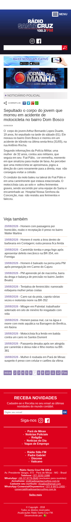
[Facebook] (38, 41)
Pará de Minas (36, 431)
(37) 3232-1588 (41, 475)
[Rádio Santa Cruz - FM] (35, 24)
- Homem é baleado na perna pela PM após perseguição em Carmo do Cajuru (34, 265)
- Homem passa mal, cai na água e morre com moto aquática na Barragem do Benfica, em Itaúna (35, 324)
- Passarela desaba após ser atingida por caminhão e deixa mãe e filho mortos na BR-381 (34, 347)
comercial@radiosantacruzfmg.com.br (35, 489)
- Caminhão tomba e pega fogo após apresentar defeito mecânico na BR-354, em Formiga (33, 253)
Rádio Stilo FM (36, 452)
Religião (36, 437)
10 (47, 372)
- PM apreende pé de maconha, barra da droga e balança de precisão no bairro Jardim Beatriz (34, 277)
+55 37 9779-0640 (28, 478)
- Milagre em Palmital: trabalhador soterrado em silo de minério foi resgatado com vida (33, 310)
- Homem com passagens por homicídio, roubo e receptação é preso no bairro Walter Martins (33, 230)
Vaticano (36, 461)
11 (52, 372)
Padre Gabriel (36, 455)
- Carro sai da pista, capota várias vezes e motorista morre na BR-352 (32, 298)
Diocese (36, 458)
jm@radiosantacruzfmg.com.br (43, 481)
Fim (64, 372)
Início (7, 372)
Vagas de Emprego (36, 443)
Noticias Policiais (37, 434)
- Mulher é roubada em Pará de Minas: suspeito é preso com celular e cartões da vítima (35, 359)
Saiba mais (35, 494)
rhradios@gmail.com (49, 483)
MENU (63, 14)
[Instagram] (32, 41)
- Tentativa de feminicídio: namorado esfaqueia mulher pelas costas (33, 288)
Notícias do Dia (37, 440)
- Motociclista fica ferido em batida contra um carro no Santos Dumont (32, 335)
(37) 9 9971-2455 (55, 486)
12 (58, 372)
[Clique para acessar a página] (36, 61)
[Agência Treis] (44, 515)
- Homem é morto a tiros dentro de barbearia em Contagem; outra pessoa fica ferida (34, 241)
